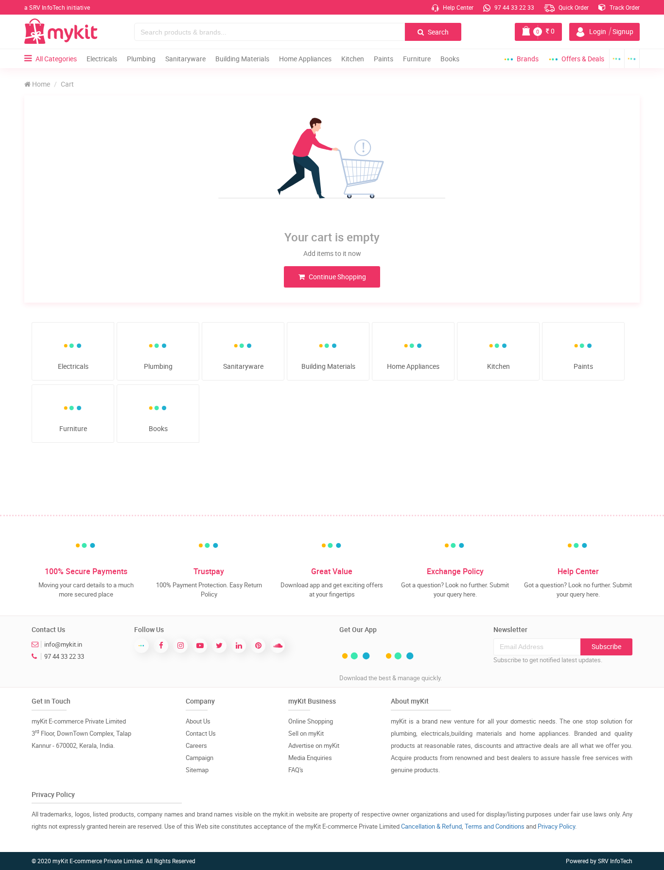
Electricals (102, 58)
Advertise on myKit (313, 745)
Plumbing (141, 58)
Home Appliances (305, 58)
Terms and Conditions (494, 826)
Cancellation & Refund (431, 826)
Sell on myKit (306, 733)
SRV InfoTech (615, 861)
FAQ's (295, 769)
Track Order (624, 7)
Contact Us (201, 733)
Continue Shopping (336, 276)
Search (437, 31)
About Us (198, 721)
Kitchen (352, 58)
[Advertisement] (332, 486)
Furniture (417, 58)
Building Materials (242, 58)
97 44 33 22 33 (513, 7)
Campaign (199, 757)
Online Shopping (310, 721)
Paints (383, 58)
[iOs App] (632, 58)
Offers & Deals (582, 58)
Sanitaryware (185, 58)
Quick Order (573, 7)
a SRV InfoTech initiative (57, 7)
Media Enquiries (310, 757)
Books (449, 58)
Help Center (457, 7)
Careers (196, 745)
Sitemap (197, 769)
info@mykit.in (63, 644)
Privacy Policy (556, 826)
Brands (528, 58)
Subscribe (606, 646)
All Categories (56, 58)
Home (40, 84)
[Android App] (617, 58)
